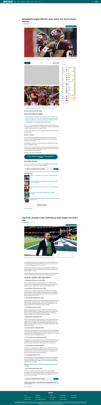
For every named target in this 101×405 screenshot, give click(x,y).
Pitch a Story (38, 397)
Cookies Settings (63, 399)
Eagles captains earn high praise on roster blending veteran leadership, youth (42, 116)
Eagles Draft (30, 208)
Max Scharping (41, 164)
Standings (28, 1)
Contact (51, 395)
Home (25, 208)
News (15, 1)
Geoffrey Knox (26, 23)
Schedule (23, 1)
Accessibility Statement (40, 399)
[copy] (30, 26)
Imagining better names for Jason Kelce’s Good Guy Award (38, 121)
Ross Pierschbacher (32, 111)
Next (56, 63)
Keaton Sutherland (30, 165)
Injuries (35, 1)
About (25, 395)
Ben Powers (30, 135)
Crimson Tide (29, 125)
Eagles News (30, 386)
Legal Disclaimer (27, 399)
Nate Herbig (37, 165)
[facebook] (92, 1)
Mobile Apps (73, 395)
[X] (94, 1)
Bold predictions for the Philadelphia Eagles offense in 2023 (38, 122)
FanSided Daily (27, 397)
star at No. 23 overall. (40, 265)
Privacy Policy (53, 397)
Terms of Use (62, 397)
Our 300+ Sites (63, 395)
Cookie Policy (74, 397)
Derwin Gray (26, 164)
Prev (27, 63)
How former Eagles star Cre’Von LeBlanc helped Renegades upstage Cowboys (42, 118)
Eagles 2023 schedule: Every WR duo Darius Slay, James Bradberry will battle (42, 119)
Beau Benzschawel (34, 164)
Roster (32, 1)
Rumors (18, 1)
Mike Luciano (26, 222)
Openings (37, 395)
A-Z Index (52, 399)
